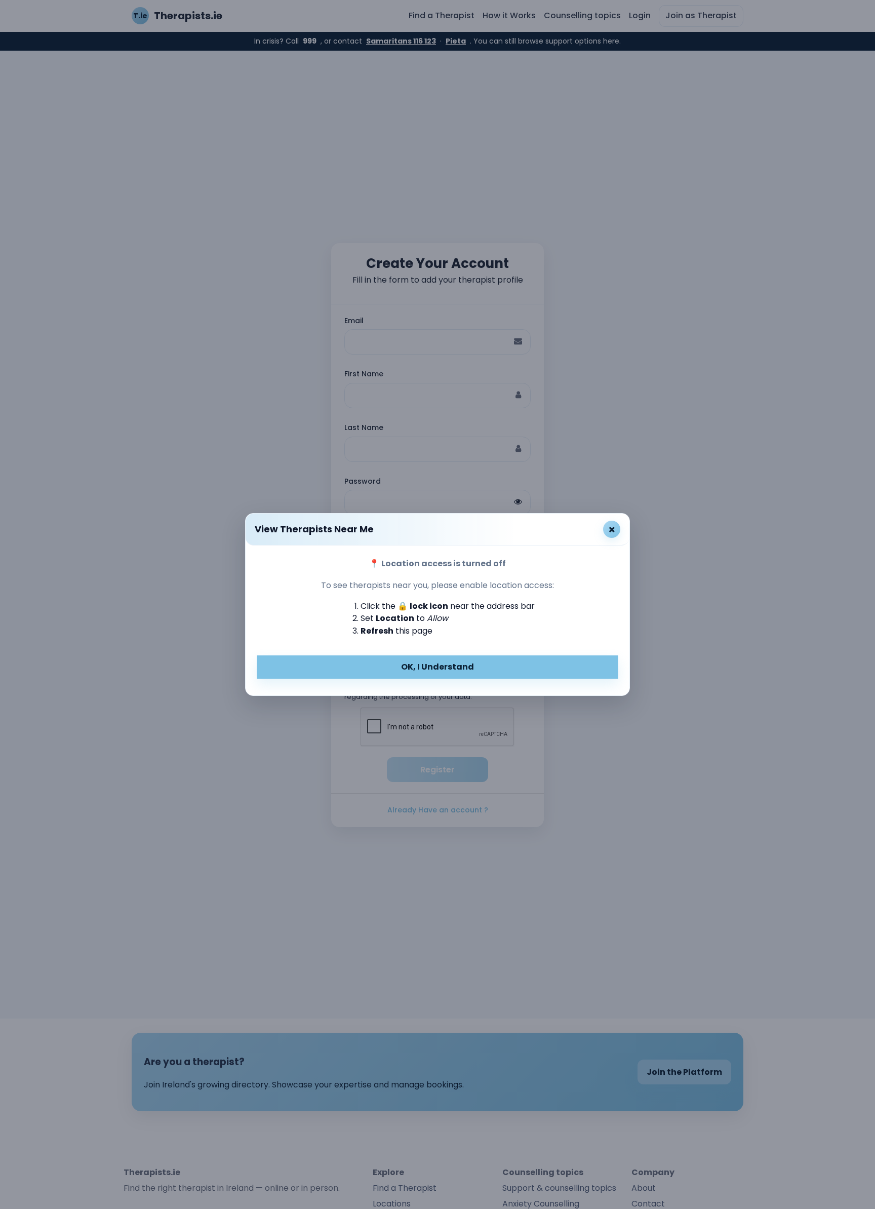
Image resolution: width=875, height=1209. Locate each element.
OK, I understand (437, 667)
